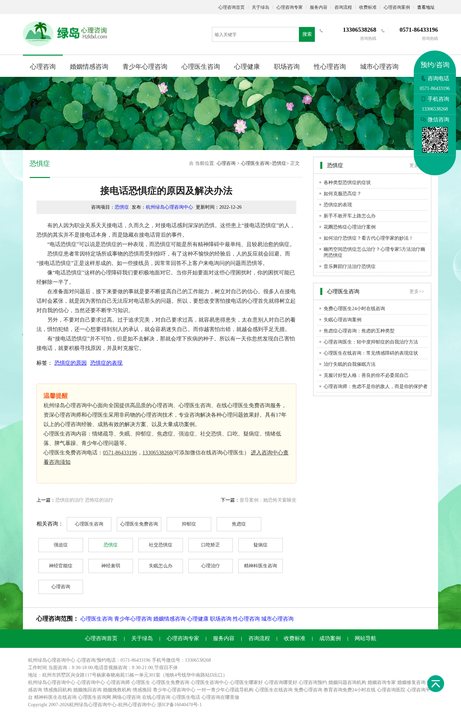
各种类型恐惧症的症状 (347, 182)
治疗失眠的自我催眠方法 (350, 364)
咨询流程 (343, 7)
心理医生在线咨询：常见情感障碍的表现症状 (371, 353)
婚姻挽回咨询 (87, 689)
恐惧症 (279, 163)
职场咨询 (287, 66)
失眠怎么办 (160, 565)
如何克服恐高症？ (342, 193)
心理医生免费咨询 (139, 524)
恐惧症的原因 (70, 363)
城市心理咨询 (379, 66)
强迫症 (61, 544)
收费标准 (368, 7)
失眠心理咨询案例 (342, 319)
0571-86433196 (120, 452)
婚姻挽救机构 (117, 689)
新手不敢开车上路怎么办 (350, 215)
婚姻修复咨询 (411, 682)
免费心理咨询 (308, 689)
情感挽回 (142, 689)
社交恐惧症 (160, 544)
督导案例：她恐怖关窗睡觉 (268, 500)
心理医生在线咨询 (274, 689)
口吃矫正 (210, 544)
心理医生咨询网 (94, 697)
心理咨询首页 (231, 7)
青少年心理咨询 (145, 66)
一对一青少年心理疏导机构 (225, 689)
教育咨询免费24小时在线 (350, 689)
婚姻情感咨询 (89, 66)
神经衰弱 (110, 565)
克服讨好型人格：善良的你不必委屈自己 (366, 375)
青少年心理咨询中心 (174, 689)
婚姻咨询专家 (382, 682)
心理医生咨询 (201, 66)
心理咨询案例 (397, 7)
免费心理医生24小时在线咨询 (354, 308)
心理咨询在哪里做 (220, 697)
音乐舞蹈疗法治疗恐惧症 (350, 266)
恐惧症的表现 (106, 363)
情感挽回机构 (58, 689)
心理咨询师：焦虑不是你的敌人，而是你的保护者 (376, 386)
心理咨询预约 (313, 682)
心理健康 (247, 66)
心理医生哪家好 (246, 682)
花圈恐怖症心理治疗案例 (350, 227)
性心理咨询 (330, 66)
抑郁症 (189, 524)
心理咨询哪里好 (280, 682)
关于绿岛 (260, 7)
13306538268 (157, 452)
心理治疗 (210, 565)
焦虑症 (239, 524)
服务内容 (318, 7)
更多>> (416, 291)
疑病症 (260, 544)
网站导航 (365, 638)
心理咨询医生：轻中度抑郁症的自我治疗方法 (371, 342)
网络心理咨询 (126, 697)
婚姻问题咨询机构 (347, 682)
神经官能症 (61, 565)
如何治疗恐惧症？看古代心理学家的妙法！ (368, 238)
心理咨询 (43, 66)
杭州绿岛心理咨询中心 (169, 207)
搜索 (307, 34)
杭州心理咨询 (132, 704)
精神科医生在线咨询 (55, 697)
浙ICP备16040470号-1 (179, 704)
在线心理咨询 (156, 697)
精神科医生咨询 (260, 565)
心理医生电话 (186, 697)
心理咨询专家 (289, 7)
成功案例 (330, 638)
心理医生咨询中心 (209, 682)
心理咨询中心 (91, 682)
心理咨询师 (118, 682)
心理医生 (140, 682)
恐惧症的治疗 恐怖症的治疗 (84, 500)
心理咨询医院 (391, 689)
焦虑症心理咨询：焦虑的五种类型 (359, 330)
